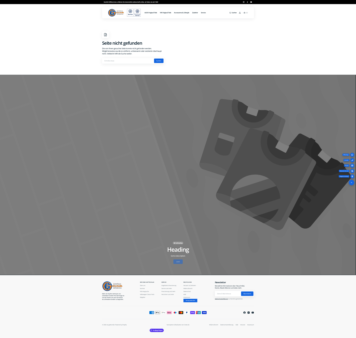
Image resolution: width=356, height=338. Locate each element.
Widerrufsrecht (187, 288)
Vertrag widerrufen (190, 300)
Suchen (158, 61)
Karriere (142, 288)
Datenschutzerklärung (221, 299)
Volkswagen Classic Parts (147, 294)
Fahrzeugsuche (144, 291)
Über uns (142, 285)
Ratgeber (142, 297)
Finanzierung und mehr (168, 291)
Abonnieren (247, 294)
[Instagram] (243, 2)
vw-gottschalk (110, 325)
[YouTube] (251, 2)
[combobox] (133, 61)
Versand (242, 325)
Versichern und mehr (167, 294)
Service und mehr (166, 288)
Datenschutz (187, 291)
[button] (233, 13)
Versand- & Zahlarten (189, 285)
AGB (184, 294)
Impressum (186, 297)
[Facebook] (247, 2)
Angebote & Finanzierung (168, 285)
